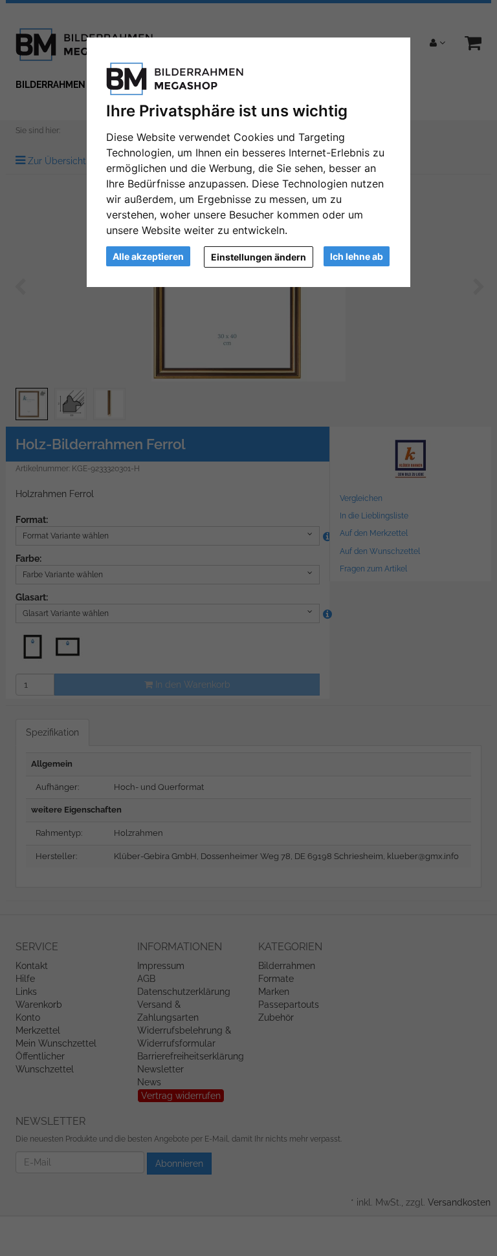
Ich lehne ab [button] (356, 256)
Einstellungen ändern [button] (258, 256)
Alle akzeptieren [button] (148, 256)
